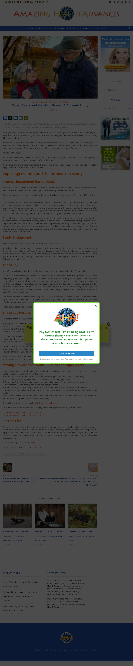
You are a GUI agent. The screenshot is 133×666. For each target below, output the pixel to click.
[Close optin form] (96, 306)
